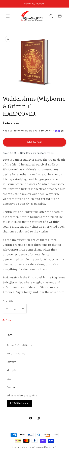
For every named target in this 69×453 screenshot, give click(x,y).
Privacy (11, 361)
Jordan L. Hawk (28, 447)
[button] (8, 16)
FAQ (9, 378)
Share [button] (9, 320)
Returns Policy (16, 353)
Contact (12, 387)
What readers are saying (22, 395)
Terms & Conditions (19, 345)
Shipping (12, 370)
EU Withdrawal (19, 403)
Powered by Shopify (46, 447)
